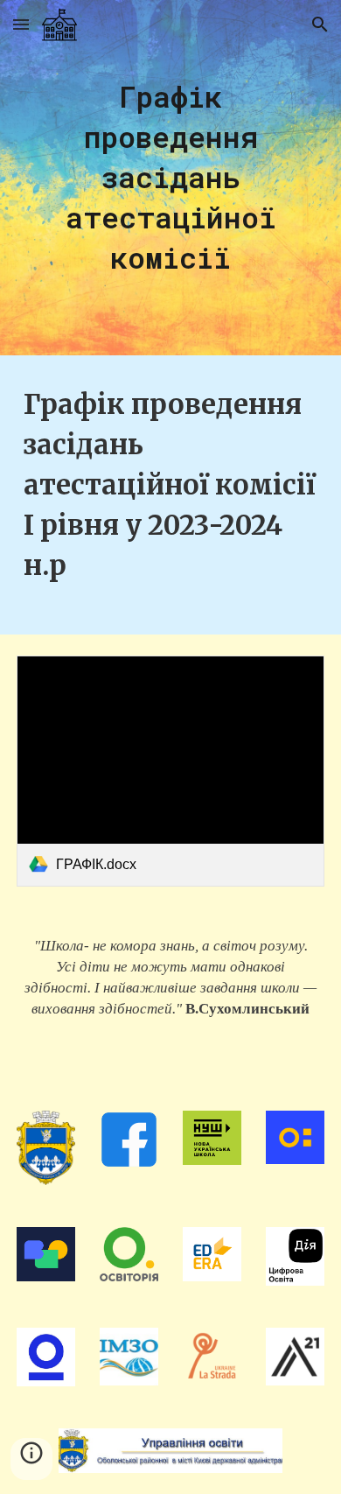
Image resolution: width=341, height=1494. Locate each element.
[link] (170, 771)
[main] (170, 177)
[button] (21, 24)
